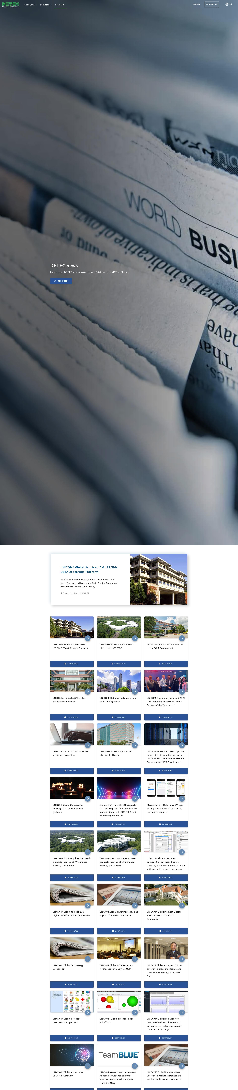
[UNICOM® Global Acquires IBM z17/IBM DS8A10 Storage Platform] (158, 555)
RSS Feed (63, 281)
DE (230, 4)
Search (197, 4)
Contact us (212, 4)
